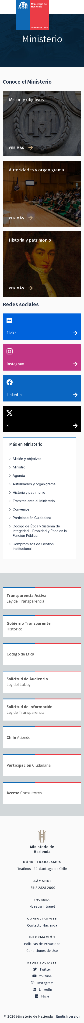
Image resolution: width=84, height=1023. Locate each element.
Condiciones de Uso (42, 951)
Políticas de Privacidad (42, 944)
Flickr (11, 333)
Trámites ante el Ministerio (34, 501)
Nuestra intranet (42, 906)
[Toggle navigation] (61, 6)
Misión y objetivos (27, 458)
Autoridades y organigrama (34, 484)
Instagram (15, 364)
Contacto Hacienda (42, 925)
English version (68, 1016)
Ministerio (33, 444)
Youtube (45, 976)
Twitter (45, 969)
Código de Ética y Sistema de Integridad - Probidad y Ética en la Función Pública (40, 531)
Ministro (19, 467)
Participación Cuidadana (32, 517)
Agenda (19, 475)
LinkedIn (14, 395)
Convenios (21, 509)
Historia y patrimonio (29, 492)
